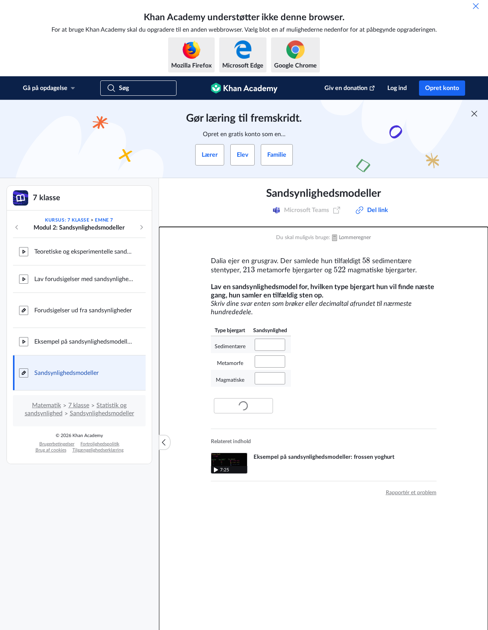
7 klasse (78, 405)
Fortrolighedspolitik (99, 444)
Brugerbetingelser (56, 444)
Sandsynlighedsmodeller (66, 373)
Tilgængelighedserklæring (98, 450)
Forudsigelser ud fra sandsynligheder (83, 310)
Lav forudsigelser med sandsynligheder (83, 279)
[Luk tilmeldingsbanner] (474, 113)
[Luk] (476, 6)
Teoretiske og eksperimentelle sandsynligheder (83, 252)
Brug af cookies (50, 450)
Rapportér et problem (411, 492)
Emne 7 (104, 220)
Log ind (397, 88)
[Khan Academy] (244, 88)
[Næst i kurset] (141, 227)
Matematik (46, 405)
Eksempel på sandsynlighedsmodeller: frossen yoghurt (83, 342)
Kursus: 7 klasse (67, 220)
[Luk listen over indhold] (165, 442)
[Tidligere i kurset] (16, 227)
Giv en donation (346, 88)
